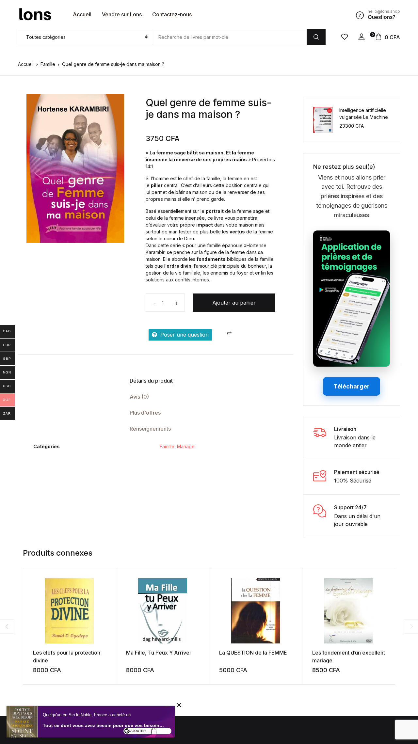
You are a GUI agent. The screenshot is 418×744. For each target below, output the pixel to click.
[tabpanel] (75, 168)
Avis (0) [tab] (139, 396)
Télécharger (351, 386)
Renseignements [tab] (150, 428)
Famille (47, 64)
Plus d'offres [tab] (145, 412)
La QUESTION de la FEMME (253, 652)
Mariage (186, 446)
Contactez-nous (172, 14)
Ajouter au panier (234, 302)
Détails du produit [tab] (151, 380)
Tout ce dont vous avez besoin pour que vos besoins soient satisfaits (104, 725)
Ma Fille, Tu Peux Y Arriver (158, 652)
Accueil (82, 14)
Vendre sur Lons (122, 14)
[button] (361, 36)
